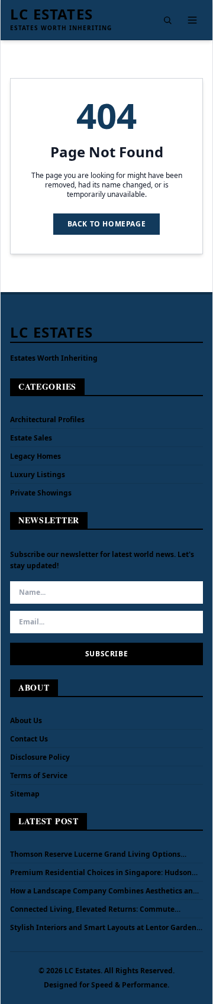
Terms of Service (38, 775)
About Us (26, 720)
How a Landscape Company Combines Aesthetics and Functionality (104, 891)
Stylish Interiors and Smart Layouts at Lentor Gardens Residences (105, 927)
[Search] (167, 20)
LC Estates (51, 14)
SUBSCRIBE (106, 654)
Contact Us (29, 739)
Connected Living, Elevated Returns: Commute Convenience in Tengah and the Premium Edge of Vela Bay (106, 909)
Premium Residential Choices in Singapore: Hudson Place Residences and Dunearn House (101, 872)
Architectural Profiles (47, 419)
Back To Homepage (106, 224)
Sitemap (25, 794)
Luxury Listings (37, 474)
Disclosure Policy (40, 757)
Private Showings (41, 493)
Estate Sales (31, 438)
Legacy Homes (35, 456)
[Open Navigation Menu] (192, 20)
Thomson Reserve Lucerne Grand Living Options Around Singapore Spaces (95, 854)
